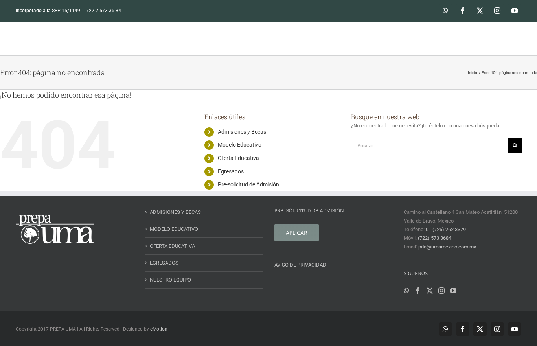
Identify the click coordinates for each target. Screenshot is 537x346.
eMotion (158, 329)
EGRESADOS (164, 263)
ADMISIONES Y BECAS (175, 212)
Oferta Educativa (238, 158)
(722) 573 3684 (434, 238)
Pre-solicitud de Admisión (248, 184)
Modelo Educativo (239, 145)
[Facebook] (418, 290)
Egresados (231, 171)
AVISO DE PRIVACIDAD (300, 265)
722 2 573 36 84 (103, 10)
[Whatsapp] (406, 290)
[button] (510, 38)
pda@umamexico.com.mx (447, 247)
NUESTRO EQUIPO (170, 280)
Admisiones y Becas (242, 132)
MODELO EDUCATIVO (174, 229)
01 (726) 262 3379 (446, 229)
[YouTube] (453, 290)
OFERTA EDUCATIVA (172, 246)
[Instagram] (441, 290)
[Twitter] (430, 290)
